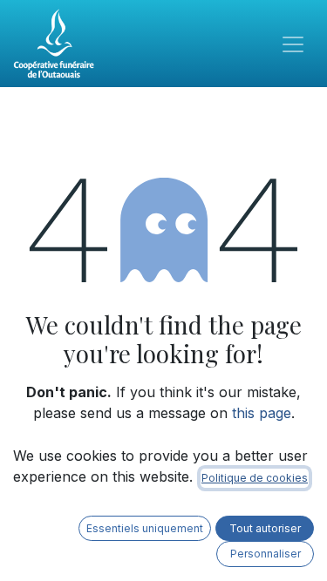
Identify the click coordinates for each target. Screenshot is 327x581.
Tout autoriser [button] (265, 528)
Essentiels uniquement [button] (144, 528)
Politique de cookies (254, 477)
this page (261, 413)
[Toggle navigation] (293, 43)
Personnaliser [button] (265, 553)
